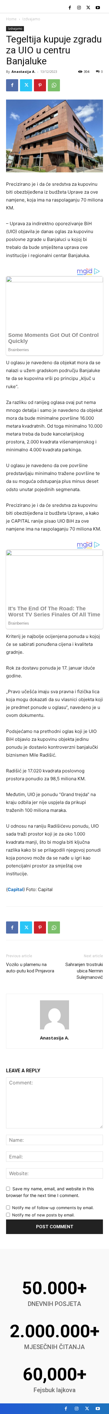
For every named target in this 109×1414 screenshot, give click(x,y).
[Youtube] (97, 8)
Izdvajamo (31, 19)
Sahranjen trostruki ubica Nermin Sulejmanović (84, 971)
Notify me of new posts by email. (43, 1214)
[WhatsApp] (54, 85)
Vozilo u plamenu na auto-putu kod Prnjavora (30, 968)
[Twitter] (88, 8)
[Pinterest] (40, 85)
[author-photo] (54, 1029)
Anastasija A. (23, 71)
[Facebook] (69, 8)
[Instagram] (79, 8)
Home (11, 19)
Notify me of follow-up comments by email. (53, 1207)
